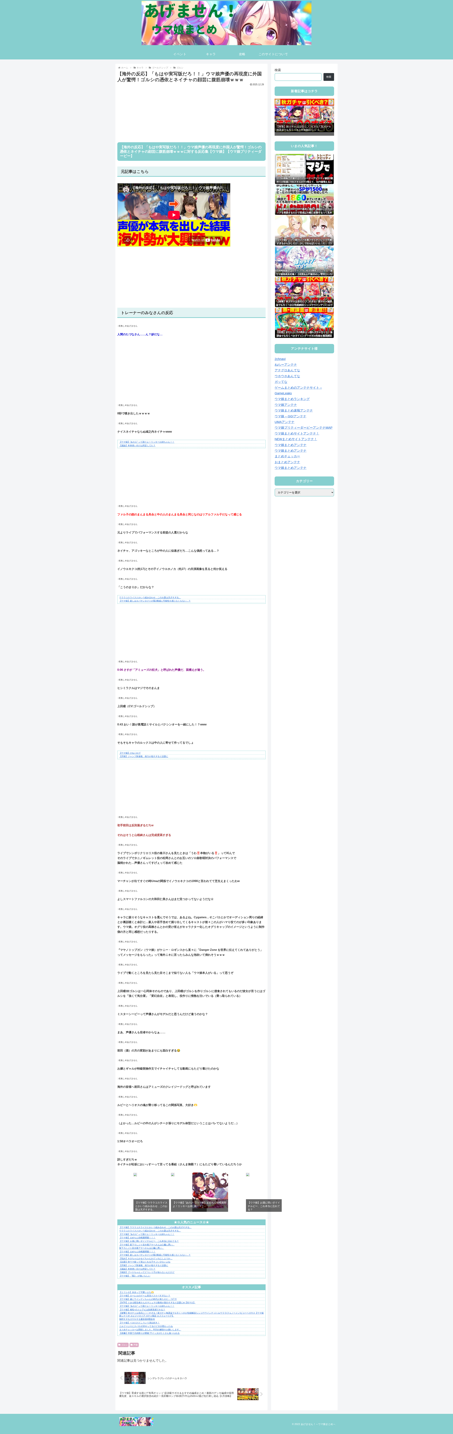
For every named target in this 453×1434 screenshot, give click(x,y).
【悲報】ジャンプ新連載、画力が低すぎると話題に (143, 756)
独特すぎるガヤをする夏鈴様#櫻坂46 (137, 1319)
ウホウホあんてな (287, 376)
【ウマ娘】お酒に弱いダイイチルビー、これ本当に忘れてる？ (149, 1241)
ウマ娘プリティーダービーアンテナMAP (303, 427)
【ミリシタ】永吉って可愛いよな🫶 (136, 1292)
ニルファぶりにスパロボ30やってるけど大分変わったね (146, 1326)
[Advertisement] (191, 112)
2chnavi (280, 359)
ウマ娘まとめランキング (292, 399)
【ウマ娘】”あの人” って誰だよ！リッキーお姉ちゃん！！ (146, 442)
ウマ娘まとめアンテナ (290, 445)
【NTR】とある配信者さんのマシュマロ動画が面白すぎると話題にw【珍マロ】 (157, 1302)
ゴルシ (124, 1345)
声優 (135, 1345)
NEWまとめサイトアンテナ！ (296, 439)
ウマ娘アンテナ (286, 405)
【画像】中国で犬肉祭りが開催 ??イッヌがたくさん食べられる (149, 1333)
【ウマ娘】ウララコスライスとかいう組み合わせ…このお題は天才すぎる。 (155, 1227)
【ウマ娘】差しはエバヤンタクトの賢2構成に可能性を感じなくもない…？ (155, 601)
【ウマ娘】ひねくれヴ (130, 753)
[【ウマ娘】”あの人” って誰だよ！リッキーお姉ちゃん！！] (172, 1175)
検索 (278, 70)
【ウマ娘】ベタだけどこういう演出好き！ (139, 1322)
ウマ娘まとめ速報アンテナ (294, 410)
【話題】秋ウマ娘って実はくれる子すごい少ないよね (144, 1262)
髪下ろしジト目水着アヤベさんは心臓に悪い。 (141, 1248)
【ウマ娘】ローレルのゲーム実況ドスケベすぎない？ (144, 1295)
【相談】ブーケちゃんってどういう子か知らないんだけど (146, 1272)
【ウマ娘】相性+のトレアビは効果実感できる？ (142, 1309)
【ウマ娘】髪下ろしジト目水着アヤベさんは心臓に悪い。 (146, 1244)
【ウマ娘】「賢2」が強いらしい (134, 1276)
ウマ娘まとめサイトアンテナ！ (297, 433)
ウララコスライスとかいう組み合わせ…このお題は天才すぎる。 (150, 597)
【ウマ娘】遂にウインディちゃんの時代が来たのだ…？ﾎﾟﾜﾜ (148, 1299)
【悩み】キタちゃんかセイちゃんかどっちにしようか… (145, 1258)
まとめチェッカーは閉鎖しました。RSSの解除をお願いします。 (150, 1329)
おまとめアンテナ (287, 462)
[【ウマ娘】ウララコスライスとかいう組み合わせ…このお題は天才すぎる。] (135, 1175)
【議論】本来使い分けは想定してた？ (137, 445)
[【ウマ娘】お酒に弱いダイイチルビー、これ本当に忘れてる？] (248, 1175)
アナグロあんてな (287, 370)
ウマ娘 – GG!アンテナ (290, 416)
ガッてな (281, 382)
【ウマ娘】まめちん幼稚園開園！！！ (137, 1237)
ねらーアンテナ (286, 364)
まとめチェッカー (287, 456)
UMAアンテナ (284, 422)
